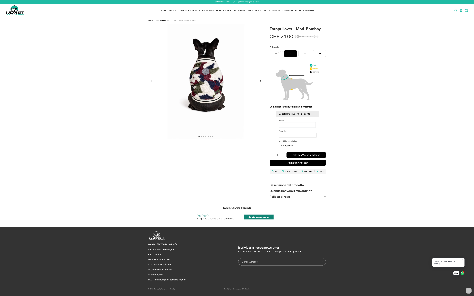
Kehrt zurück (154, 254)
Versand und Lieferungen (161, 249)
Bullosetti (157, 289)
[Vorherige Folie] (151, 81)
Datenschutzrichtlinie (158, 259)
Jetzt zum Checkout (297, 162)
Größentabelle (155, 274)
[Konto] (461, 10)
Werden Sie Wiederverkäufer (163, 244)
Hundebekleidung (163, 20)
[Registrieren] (322, 262)
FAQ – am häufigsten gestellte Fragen (167, 279)
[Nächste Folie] (261, 81)
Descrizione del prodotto (287, 185)
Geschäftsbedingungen (160, 269)
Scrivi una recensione (258, 217)
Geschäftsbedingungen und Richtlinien (237, 289)
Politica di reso (280, 196)
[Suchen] (455, 10)
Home (150, 20)
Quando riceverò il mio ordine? (291, 191)
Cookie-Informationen (159, 264)
